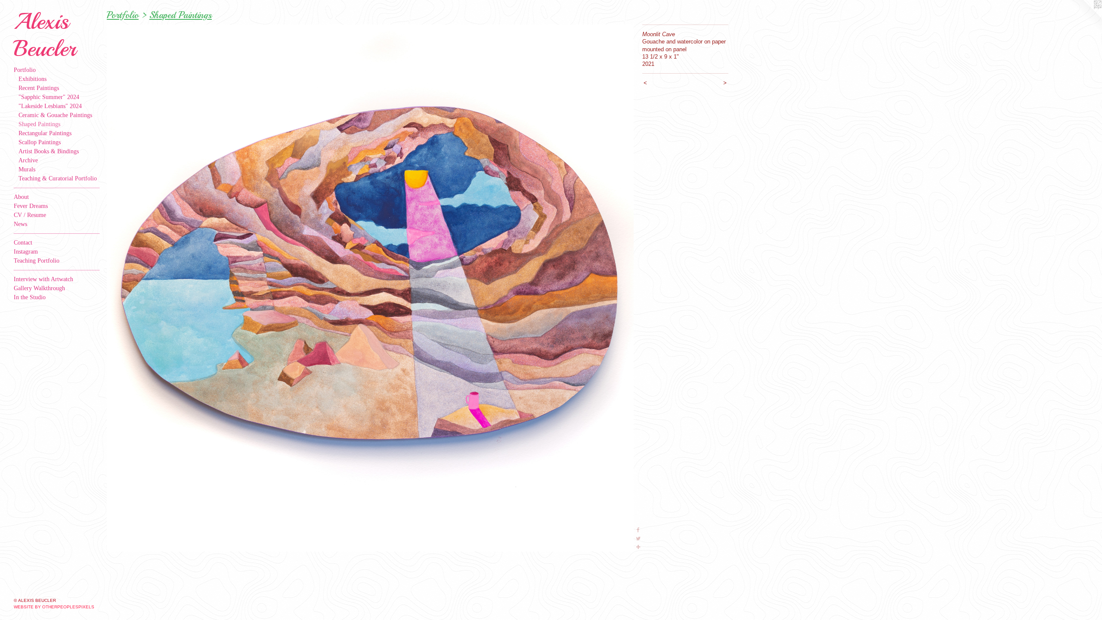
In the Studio (30, 297)
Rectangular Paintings (45, 133)
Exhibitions (32, 79)
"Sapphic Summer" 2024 (49, 97)
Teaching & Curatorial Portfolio (58, 178)
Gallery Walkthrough (39, 288)
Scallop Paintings (40, 142)
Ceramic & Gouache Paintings (55, 115)
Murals (27, 169)
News (20, 224)
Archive (28, 160)
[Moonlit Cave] (370, 288)
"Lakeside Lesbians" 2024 (50, 106)
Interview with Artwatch (43, 279)
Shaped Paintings (39, 124)
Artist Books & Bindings (49, 151)
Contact (23, 242)
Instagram (26, 251)
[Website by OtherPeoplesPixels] (1085, 17)
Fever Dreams (31, 206)
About (21, 197)
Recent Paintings (39, 88)
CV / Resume (30, 215)
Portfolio (25, 70)
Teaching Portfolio (36, 260)
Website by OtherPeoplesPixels (54, 606)
